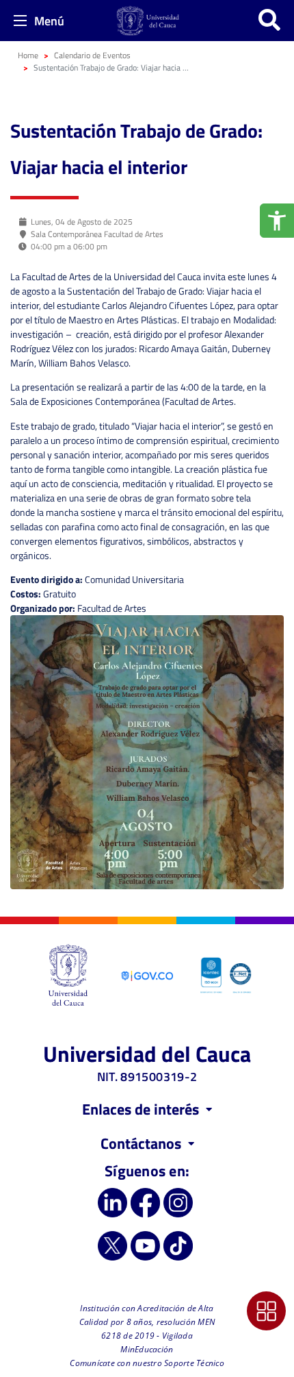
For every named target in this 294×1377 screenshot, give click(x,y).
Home (28, 55)
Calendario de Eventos (92, 55)
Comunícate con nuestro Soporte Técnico (147, 1363)
